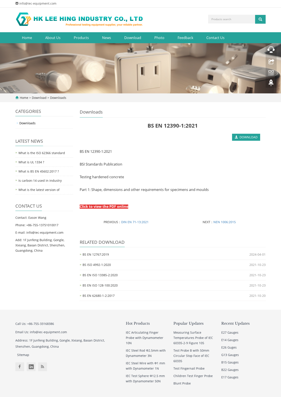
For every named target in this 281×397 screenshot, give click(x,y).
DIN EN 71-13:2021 (135, 222)
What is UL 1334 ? (31, 162)
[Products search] (260, 19)
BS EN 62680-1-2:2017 (99, 296)
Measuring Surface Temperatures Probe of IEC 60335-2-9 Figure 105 (193, 337)
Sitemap (23, 355)
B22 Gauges (230, 370)
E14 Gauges (229, 340)
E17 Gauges (229, 377)
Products (81, 37)
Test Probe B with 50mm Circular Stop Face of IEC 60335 (191, 355)
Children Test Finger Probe (193, 376)
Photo (159, 37)
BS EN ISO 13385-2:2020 (100, 275)
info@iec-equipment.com (37, 3)
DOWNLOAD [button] (248, 137)
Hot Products (138, 323)
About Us (53, 37)
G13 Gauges (230, 355)
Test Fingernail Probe (189, 368)
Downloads (57, 98)
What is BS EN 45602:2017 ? (38, 171)
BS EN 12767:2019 (96, 254)
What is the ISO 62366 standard (41, 153)
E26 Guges (229, 347)
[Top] (271, 83)
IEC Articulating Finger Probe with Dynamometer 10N (144, 337)
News (106, 37)
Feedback (185, 37)
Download (132, 37)
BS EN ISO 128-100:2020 (100, 285)
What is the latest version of (38, 190)
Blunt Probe (182, 383)
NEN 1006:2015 (224, 222)
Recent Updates (235, 323)
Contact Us (215, 37)
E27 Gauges (229, 332)
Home (27, 37)
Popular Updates (188, 323)
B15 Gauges (230, 362)
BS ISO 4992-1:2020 (97, 265)
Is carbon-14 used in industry (40, 180)
